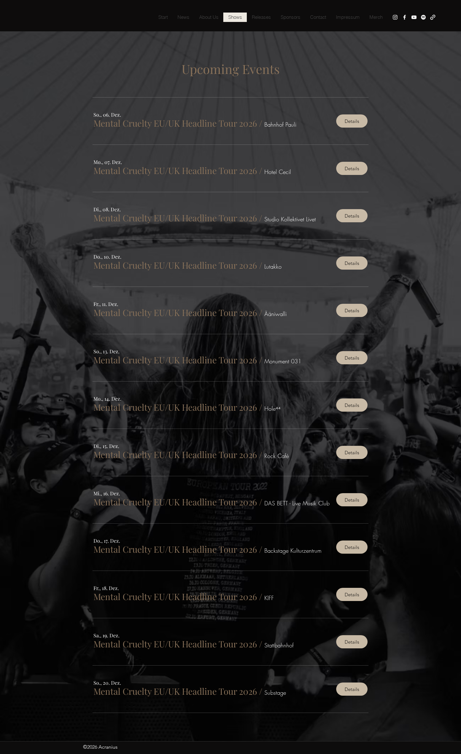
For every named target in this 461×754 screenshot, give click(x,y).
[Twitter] (423, 17)
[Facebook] (404, 17)
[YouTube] (414, 17)
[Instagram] (395, 17)
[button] (175, 123)
